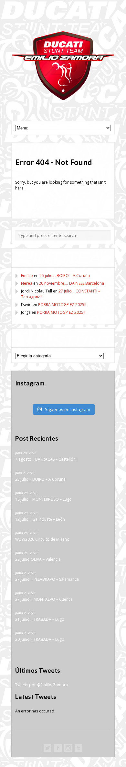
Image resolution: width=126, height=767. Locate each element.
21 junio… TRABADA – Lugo (39, 619)
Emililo (27, 275)
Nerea (26, 283)
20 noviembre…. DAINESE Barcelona (71, 283)
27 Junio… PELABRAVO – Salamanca (47, 579)
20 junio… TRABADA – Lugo (39, 639)
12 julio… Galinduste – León (40, 519)
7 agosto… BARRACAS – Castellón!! (46, 459)
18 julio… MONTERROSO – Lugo (43, 499)
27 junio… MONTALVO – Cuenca (44, 599)
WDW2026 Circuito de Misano (42, 539)
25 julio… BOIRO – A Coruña (64, 275)
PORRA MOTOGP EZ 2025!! (62, 304)
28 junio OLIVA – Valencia (38, 559)
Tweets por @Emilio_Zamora (41, 685)
